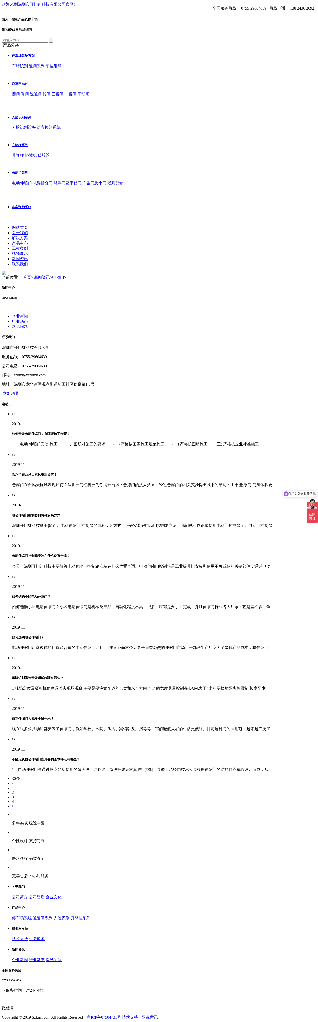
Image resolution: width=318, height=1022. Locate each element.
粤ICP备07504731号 (104, 1017)
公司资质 (37, 897)
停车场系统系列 (23, 56)
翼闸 (25, 94)
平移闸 (83, 94)
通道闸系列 (20, 83)
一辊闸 (71, 94)
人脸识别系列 (21, 117)
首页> (28, 277)
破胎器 (44, 155)
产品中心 (20, 243)
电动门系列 (20, 173)
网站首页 (20, 227)
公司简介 (20, 897)
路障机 (31, 155)
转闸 (47, 94)
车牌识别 (20, 66)
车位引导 (54, 66)
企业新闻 (20, 316)
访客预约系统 (49, 127)
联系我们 (20, 264)
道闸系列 (37, 66)
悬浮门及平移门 (67, 183)
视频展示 (20, 253)
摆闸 (16, 94)
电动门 (58, 277)
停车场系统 (22, 918)
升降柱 (18, 155)
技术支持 (20, 939)
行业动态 (20, 321)
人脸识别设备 (24, 127)
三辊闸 (58, 94)
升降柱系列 (20, 145)
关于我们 (20, 233)
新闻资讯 (20, 259)
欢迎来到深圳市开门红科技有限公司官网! (38, 4)
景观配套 (115, 183)
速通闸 (36, 94)
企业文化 (54, 897)
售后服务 (37, 939)
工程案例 (20, 248)
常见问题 (20, 327)
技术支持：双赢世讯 (140, 1017)
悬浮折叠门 (43, 183)
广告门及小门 (94, 183)
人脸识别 (62, 918)
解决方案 (20, 238)
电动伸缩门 (22, 183)
